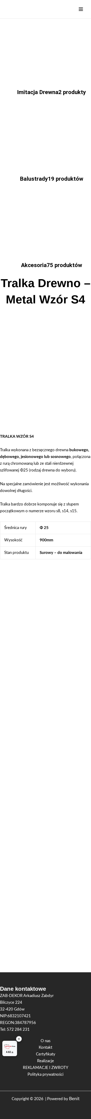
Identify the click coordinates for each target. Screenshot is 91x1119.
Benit (74, 1099)
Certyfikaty (45, 1054)
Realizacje (45, 1061)
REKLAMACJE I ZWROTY (45, 1068)
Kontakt (45, 1047)
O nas (45, 1041)
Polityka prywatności (45, 1074)
